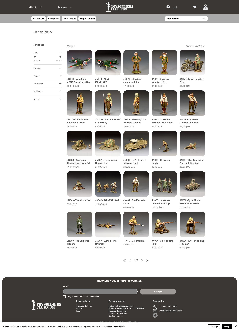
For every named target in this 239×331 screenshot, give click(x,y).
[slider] (35, 56)
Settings (214, 326)
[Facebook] (155, 315)
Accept (227, 326)
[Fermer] (235, 326)
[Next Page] (142, 260)
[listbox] (35, 7)
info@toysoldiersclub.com (171, 311)
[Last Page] (147, 260)
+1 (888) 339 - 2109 (168, 306)
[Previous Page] (130, 260)
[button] (35, 7)
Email (66, 286)
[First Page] (124, 260)
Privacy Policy (119, 326)
